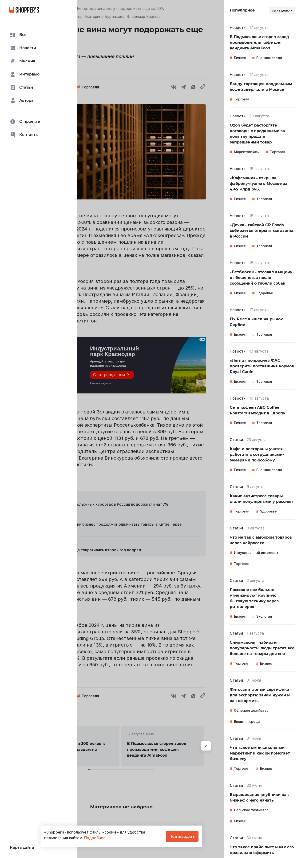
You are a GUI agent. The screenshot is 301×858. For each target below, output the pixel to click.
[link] (262, 42)
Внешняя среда (269, 58)
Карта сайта (22, 847)
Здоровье (264, 293)
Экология (264, 616)
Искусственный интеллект (256, 553)
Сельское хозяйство (251, 710)
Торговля (242, 99)
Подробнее (94, 837)
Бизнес (240, 58)
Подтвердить (182, 836)
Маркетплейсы (246, 152)
